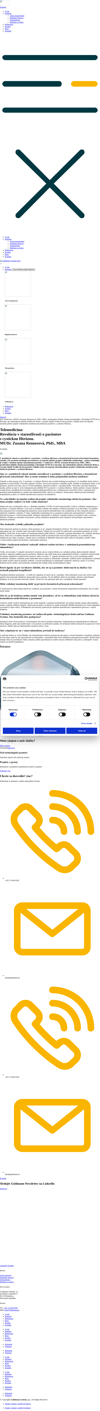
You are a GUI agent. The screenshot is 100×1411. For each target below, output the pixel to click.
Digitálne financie (16, 18)
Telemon (8, 1346)
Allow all (81, 731)
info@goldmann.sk (12, 1310)
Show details (86, 723)
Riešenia (8, 13)
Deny (18, 731)
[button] (50, 134)
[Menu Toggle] (1, 263)
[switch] (37, 714)
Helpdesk (8, 1344)
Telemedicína (15, 20)
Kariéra (8, 27)
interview (11, 748)
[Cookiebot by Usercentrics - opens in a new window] (86, 679)
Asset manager (5, 1275)
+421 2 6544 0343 (10, 1308)
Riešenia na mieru (17, 22)
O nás (7, 11)
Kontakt (8, 31)
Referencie (9, 24)
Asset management (17, 16)
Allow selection (50, 731)
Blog (7, 29)
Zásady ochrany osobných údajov (18, 1404)
